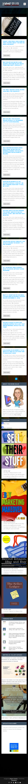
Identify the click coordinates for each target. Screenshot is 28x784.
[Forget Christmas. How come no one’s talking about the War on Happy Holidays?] (14, 26)
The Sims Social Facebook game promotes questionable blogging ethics (17, 642)
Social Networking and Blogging (17, 159)
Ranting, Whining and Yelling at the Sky (10, 98)
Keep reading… (18, 414)
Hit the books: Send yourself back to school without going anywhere (13, 269)
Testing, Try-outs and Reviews (9, 160)
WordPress (14, 780)
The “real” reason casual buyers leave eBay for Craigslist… (13, 90)
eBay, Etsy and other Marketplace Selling (14, 96)
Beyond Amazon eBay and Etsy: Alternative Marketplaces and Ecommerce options (13, 95)
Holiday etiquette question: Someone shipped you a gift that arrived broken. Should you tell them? (14, 325)
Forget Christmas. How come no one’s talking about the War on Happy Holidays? (14, 42)
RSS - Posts (6, 423)
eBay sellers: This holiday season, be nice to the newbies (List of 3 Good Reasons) (13, 120)
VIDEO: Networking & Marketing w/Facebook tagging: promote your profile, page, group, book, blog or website (17, 635)
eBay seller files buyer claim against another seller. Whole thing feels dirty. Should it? (13, 63)
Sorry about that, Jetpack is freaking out (14, 718)
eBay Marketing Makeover (9, 522)
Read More (7, 55)
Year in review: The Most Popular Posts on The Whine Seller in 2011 (16, 648)
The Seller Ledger (7, 609)
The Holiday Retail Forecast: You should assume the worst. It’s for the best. (14, 243)
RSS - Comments (7, 428)
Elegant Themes (14, 778)
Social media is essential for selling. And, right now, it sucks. (17, 629)
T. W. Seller (6, 46)
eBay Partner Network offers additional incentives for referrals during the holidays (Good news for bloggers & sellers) (13, 151)
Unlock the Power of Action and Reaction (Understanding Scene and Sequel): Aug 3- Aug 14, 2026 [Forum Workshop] (14, 681)
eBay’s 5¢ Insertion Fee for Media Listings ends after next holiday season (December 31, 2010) (14, 296)
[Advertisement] (14, 765)
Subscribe (22, 780)
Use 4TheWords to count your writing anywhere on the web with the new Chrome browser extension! (13, 659)
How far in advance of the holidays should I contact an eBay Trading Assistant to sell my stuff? (13, 184)
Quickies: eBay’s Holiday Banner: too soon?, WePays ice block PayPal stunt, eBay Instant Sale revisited (14, 213)
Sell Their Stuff (6, 471)
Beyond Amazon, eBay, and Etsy (10, 568)
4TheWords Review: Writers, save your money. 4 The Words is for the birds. (17, 623)
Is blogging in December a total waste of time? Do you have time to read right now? (13, 351)
